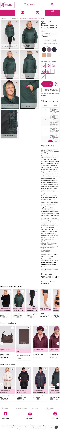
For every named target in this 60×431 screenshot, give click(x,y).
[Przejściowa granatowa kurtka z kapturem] (54, 49)
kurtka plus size (54, 156)
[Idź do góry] (56, 427)
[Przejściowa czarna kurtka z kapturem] (44, 49)
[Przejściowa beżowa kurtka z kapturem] (49, 55)
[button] (1, 343)
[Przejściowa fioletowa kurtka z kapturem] (49, 49)
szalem (53, 209)
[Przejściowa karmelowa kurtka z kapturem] (44, 55)
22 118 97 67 (31, 4)
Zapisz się (45, 36)
